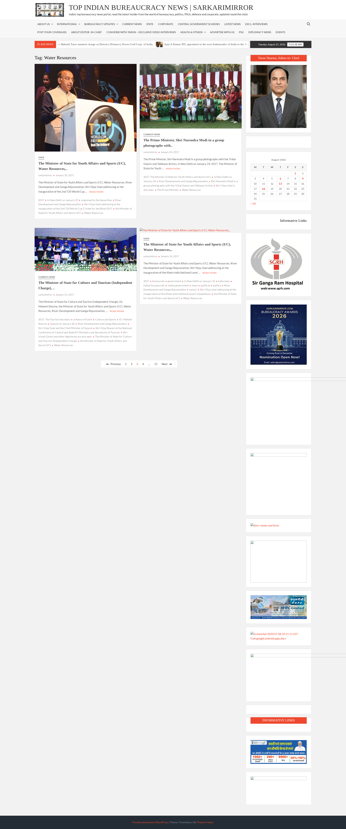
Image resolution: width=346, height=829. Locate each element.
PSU (241, 32)
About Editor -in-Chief (86, 32)
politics (217, 285)
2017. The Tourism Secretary (54, 319)
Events (280, 32)
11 (156, 364)
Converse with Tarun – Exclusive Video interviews (141, 32)
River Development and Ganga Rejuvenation (183, 181)
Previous (115, 364)
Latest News (232, 24)
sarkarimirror (45, 175)
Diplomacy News (259, 32)
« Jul (253, 203)
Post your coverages (51, 32)
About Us (43, 24)
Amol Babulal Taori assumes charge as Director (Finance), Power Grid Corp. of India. (84, 44)
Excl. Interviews (256, 24)
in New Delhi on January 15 (199, 281)
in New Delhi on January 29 (62, 200)
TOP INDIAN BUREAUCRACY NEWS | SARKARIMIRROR (161, 7)
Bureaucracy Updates (99, 24)
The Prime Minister (168, 189)
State (149, 24)
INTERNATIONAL (67, 24)
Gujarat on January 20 (62, 323)
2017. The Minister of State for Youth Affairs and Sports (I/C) (177, 176)
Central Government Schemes (199, 24)
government (174, 281)
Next (165, 364)
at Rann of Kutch (82, 319)
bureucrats (158, 281)
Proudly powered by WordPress (150, 822)
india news (224, 281)
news (195, 285)
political (205, 285)
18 (263, 188)
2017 (41, 200)
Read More (96, 191)
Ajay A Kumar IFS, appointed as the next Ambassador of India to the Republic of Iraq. (195, 44)
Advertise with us (222, 32)
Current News (132, 24)
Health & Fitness (191, 32)
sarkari (193, 289)
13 (280, 183)
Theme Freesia (205, 822)
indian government (178, 285)
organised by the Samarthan (96, 200)
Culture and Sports (105, 319)
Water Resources (93, 212)
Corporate (165, 24)
